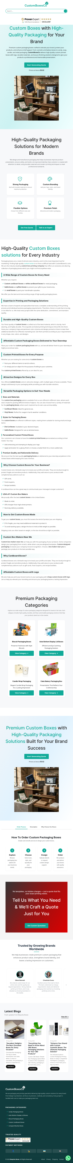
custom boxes (29, 263)
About (43, 1159)
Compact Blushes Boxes (16, 1126)
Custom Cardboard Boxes (16, 1122)
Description (33, 827)
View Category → (21, 653)
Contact (61, 1159)
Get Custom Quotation (37, 926)
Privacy (48, 1159)
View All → (65, 1017)
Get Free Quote (27, 228)
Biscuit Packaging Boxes (16, 1119)
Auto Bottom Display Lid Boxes (18, 1115)
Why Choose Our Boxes (48, 827)
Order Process (21, 827)
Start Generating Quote (36, 65)
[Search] (65, 11)
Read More (11, 1066)
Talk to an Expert (45, 228)
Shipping (55, 1159)
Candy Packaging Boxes (16, 1112)
